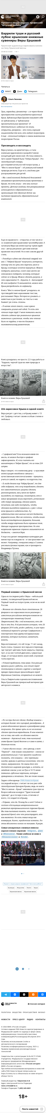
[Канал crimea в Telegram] (5, 994)
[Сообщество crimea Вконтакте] (14, 994)
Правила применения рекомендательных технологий (18, 1050)
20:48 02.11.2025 (6, 51)
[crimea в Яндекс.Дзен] (24, 994)
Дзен (40, 831)
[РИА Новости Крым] (9, 16)
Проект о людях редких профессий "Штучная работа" (23, 884)
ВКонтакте (9, 834)
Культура (11, 888)
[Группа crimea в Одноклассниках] (33, 994)
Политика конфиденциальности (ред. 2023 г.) (19, 1046)
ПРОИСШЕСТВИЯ (30, 1012)
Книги (29, 888)
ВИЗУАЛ (41, 1012)
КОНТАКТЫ (40, 1019)
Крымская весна (16, 891)
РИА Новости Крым (29, 780)
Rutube (24, 837)
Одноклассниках (10, 837)
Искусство (20, 888)
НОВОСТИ (5, 1019)
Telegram (31, 831)
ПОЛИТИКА (6, 1012)
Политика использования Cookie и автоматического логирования (15, 1043)
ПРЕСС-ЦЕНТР (19, 1019)
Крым (36, 888)
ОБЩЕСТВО (17, 1012)
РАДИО (30, 1019)
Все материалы (6, 106)
